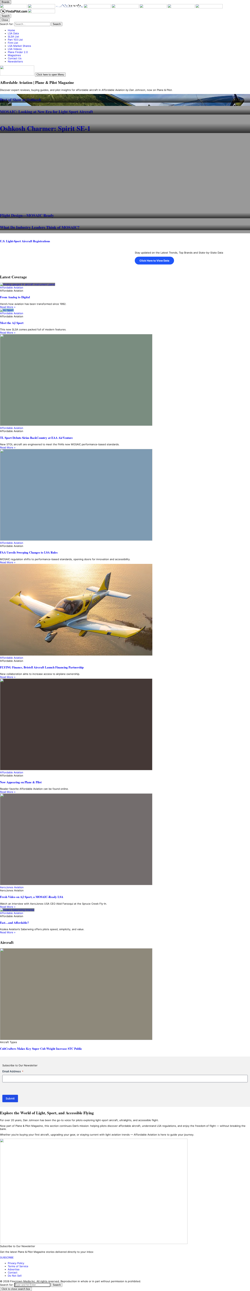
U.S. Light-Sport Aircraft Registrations (25, 241)
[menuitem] (129, 30)
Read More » (7, 307)
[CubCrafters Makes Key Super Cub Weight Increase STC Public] (125, 994)
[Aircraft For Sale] (126, 7)
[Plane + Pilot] (14, 7)
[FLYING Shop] (41, 12)
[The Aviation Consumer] (182, 7)
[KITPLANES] (154, 7)
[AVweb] (70, 7)
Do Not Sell (14, 1275)
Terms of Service (18, 1266)
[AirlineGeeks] (98, 7)
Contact (12, 1272)
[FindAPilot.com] (14, 12)
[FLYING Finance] (209, 7)
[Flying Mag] (42, 7)
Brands (6, 2)
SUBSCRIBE (7, 1257)
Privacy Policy (16, 1263)
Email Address (12, 1071)
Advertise (14, 1269)
